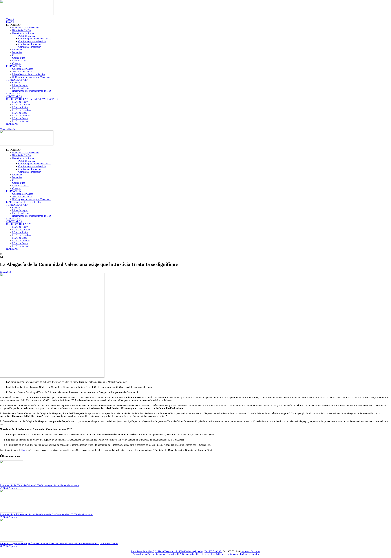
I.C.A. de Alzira (20, 107)
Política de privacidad (190, 554)
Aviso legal (172, 554)
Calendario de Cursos (22, 69)
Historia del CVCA (21, 30)
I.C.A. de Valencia (21, 121)
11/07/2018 (5, 271)
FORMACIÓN (13, 66)
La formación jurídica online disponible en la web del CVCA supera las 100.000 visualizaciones (46, 514)
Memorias (17, 52)
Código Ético (18, 58)
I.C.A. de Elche (19, 113)
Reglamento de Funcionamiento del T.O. (31, 91)
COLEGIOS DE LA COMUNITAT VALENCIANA (32, 99)
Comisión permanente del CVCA (34, 38)
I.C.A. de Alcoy (20, 102)
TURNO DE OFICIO (17, 80)
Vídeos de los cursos (22, 71)
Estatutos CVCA (20, 60)
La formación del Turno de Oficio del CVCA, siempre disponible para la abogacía (39, 485)
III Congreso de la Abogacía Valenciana (31, 77)
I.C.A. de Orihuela (21, 115)
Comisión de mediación (29, 47)
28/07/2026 (5, 546)
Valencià (10, 19)
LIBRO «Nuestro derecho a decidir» (23, 202)
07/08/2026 (5, 517)
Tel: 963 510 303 (213, 551)
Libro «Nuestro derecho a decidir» (28, 74)
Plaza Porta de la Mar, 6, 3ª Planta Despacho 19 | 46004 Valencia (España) (167, 551)
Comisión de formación (29, 44)
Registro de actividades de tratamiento (220, 554)
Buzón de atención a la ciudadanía (148, 554)
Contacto (16, 63)
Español (10, 22)
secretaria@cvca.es (250, 551)
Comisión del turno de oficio (32, 41)
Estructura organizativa (23, 33)
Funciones (17, 49)
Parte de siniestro (20, 88)
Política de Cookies (249, 554)
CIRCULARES (14, 96)
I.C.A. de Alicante (21, 104)
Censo (15, 55)
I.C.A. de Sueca (20, 118)
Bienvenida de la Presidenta (25, 27)
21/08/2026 (5, 488)
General (16, 82)
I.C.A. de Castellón (21, 110)
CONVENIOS (13, 93)
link (23, 450)
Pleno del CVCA (26, 36)
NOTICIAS (12, 124)
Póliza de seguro (20, 85)
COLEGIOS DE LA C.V (18, 224)
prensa (14, 488)
